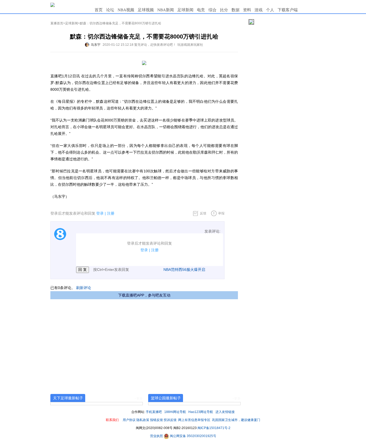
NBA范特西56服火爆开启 (184, 269)
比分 (224, 10)
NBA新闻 (165, 10)
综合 (212, 10)
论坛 (110, 10)
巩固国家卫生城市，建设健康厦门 (236, 420)
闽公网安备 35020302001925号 (192, 436)
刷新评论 (83, 288)
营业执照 (157, 436)
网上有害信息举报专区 (194, 420)
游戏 (259, 10)
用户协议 (129, 420)
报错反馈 (156, 420)
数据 (235, 10)
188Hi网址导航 (175, 412)
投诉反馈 (170, 420)
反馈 (203, 213)
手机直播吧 (154, 412)
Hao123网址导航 (200, 412)
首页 (99, 10)
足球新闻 (185, 10)
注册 (110, 213)
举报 (221, 213)
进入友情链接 (225, 412)
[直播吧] (52, 4)
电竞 (201, 10)
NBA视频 (126, 10)
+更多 (139, 398)
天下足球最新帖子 (68, 398)
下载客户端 (288, 10)
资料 (247, 10)
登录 (100, 213)
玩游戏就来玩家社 (190, 45)
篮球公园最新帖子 (166, 398)
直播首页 (56, 23)
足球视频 (146, 10)
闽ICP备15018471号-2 (213, 428)
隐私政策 (142, 420)
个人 (270, 10)
